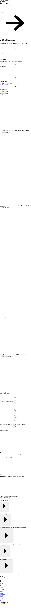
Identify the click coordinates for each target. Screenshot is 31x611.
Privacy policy (1, 598)
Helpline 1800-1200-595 (3, 603)
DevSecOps (1, 597)
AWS (0, 584)
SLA (0, 599)
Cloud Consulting (2, 589)
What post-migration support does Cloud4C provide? (6, 559)
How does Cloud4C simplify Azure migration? (5, 514)
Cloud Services (1, 588)
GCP (0, 585)
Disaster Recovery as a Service (3, 592)
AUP (0, 600)
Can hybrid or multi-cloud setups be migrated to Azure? (6, 528)
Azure (0, 11)
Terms (0, 601)
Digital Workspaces (2, 591)
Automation (1, 593)
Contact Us (1, 582)
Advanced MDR (2, 595)
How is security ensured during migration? (5, 545)
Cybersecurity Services (2, 594)
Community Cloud (2, 587)
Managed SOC (1, 596)
